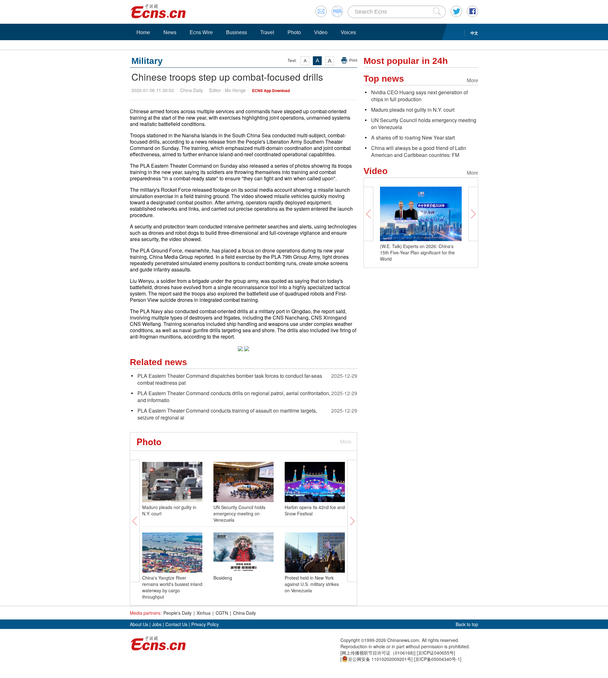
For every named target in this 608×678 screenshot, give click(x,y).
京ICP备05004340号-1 (437, 659)
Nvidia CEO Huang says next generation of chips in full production (419, 96)
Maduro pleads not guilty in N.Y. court (412, 109)
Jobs (157, 624)
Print (353, 60)
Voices (348, 32)
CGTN (222, 613)
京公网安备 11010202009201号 (379, 659)
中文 (474, 33)
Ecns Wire (201, 32)
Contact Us (176, 624)
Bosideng (222, 578)
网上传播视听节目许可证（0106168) (378, 653)
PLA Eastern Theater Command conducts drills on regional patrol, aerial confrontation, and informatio (233, 396)
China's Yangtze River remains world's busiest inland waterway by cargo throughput (172, 587)
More (346, 441)
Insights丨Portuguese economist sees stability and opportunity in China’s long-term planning (420, 252)
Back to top (467, 624)
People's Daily (177, 613)
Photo (294, 32)
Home (143, 32)
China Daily (244, 613)
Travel (267, 32)
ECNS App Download (271, 90)
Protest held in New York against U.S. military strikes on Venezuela (312, 584)
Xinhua (204, 613)
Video (320, 32)
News (169, 32)
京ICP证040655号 (436, 653)
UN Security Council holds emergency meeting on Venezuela (239, 513)
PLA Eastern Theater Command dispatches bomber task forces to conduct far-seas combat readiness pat (229, 379)
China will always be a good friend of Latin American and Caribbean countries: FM (418, 151)
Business (236, 32)
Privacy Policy (205, 624)
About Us (139, 624)
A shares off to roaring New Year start (413, 137)
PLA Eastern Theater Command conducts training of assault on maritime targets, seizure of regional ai (227, 414)
